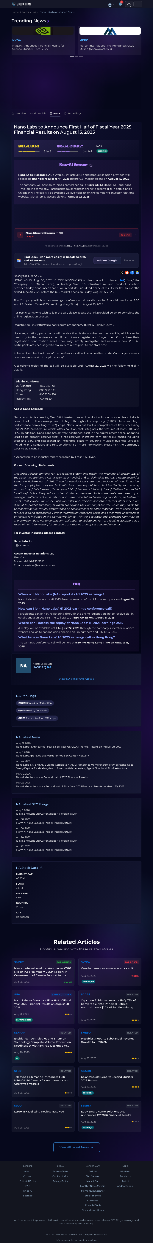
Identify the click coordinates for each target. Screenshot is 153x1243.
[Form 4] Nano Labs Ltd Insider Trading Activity (44, 822)
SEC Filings (75, 113)
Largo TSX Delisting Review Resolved (39, 1111)
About (27, 1171)
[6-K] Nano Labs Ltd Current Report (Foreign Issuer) (46, 813)
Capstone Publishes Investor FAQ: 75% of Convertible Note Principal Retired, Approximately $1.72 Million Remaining (108, 1004)
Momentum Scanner (92, 1190)
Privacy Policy (60, 1181)
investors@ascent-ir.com (39, 565)
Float (20, 884)
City (19, 912)
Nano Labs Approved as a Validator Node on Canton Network (52, 755)
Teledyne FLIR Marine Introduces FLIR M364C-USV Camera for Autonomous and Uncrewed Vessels (41, 1080)
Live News (93, 1200)
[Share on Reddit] (126, 272)
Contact (27, 1176)
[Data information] (41, 868)
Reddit (125, 1181)
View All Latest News (74, 1147)
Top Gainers (92, 1176)
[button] (111, 4)
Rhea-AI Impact (28, 146)
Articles (93, 1171)
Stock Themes (93, 1195)
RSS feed (125, 1171)
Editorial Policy (27, 1181)
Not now (129, 260)
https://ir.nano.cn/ (52, 357)
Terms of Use (60, 1171)
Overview (20, 113)
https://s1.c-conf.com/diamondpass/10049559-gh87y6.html (75, 325)
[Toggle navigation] (138, 4)
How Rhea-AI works (77, 245)
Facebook (125, 1176)
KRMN (93, 40)
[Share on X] (121, 272)
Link (18, 897)
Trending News (29, 20)
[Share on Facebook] (131, 272)
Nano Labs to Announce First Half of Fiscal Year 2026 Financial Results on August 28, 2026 (68, 746)
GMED (16, 40)
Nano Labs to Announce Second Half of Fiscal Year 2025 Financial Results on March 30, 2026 (70, 786)
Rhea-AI (27, 1190)
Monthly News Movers (92, 1186)
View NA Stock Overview (76, 678)
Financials (40, 113)
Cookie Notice (60, 1176)
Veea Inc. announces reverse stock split (107, 968)
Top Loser (131, 962)
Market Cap (24, 874)
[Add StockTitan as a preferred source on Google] (136, 272)
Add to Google (125, 1186)
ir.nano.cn (35, 448)
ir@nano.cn (21, 545)
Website (22, 893)
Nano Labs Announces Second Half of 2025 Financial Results (52, 777)
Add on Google (107, 260)
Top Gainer (64, 962)
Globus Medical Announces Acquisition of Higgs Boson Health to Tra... (39, 47)
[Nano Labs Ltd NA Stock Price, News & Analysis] (23, 665)
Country (22, 903)
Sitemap (27, 1195)
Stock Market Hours (93, 1210)
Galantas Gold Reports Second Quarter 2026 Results (107, 1078)
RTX (82, 40)
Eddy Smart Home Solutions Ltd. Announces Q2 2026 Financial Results (106, 1113)
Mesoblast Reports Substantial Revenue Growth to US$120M (108, 1040)
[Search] (129, 4)
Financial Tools (93, 1205)
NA (122, 280)
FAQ (27, 1186)
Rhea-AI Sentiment (70, 146)
